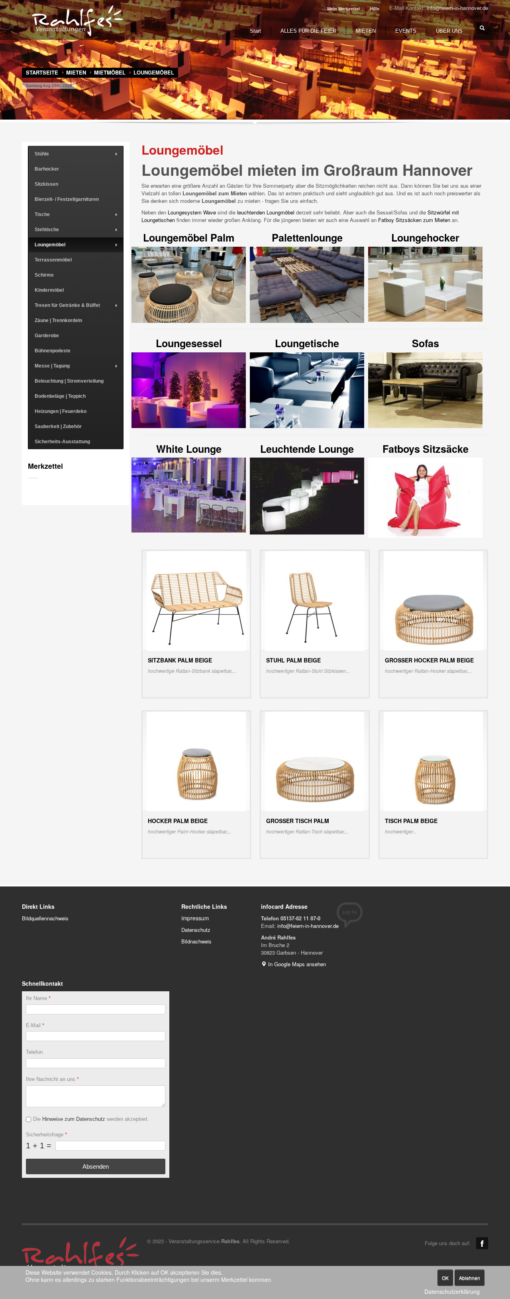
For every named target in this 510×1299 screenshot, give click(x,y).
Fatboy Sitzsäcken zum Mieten (414, 220)
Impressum (195, 918)
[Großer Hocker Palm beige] (433, 600)
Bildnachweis (196, 941)
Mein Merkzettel (343, 9)
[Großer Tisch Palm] (314, 760)
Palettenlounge (307, 237)
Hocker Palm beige (178, 821)
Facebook (482, 1243)
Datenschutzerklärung (452, 1291)
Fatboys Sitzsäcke (425, 449)
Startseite (42, 72)
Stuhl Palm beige (293, 660)
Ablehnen (469, 1277)
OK (445, 1277)
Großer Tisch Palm (297, 821)
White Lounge (189, 449)
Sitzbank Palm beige (180, 660)
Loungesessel (189, 343)
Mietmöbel (110, 72)
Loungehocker (425, 237)
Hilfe (374, 9)
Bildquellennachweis (45, 918)
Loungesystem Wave (192, 212)
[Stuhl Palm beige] (315, 600)
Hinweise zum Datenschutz (73, 1119)
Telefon (34, 1052)
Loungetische (307, 343)
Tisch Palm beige (411, 821)
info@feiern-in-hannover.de (457, 8)
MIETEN (76, 72)
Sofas (425, 343)
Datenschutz (195, 929)
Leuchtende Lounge (307, 449)
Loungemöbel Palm (188, 237)
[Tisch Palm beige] (433, 760)
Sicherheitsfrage (46, 1134)
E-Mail (35, 1025)
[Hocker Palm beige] (196, 760)
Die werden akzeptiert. (91, 1119)
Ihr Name (38, 998)
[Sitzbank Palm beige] (196, 600)
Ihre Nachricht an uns (52, 1079)
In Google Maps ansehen (296, 964)
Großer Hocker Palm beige (429, 660)
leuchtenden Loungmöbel (265, 212)
